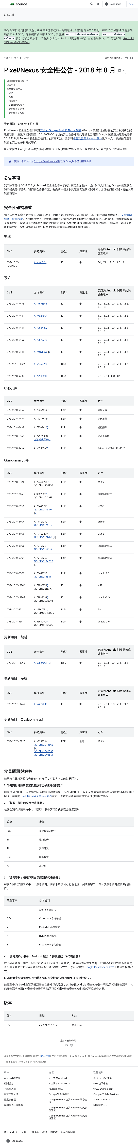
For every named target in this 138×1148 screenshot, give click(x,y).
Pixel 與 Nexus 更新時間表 (36, 796)
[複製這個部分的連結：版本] (15, 1003)
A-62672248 (40, 704)
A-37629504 (41, 315)
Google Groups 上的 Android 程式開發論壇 (68, 1109)
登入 (131, 4)
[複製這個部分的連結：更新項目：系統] (30, 679)
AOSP (7, 58)
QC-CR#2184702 (43, 561)
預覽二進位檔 (11, 1094)
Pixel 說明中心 (100, 1083)
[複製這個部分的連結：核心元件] (20, 389)
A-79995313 (40, 376)
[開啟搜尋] (92, 4)
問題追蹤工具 (100, 1104)
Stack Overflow (101, 1099)
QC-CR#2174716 (43, 525)
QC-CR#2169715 (43, 549)
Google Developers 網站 (47, 161)
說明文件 (9, 14)
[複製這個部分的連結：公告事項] (23, 178)
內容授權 (45, 1056)
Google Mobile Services (105, 1094)
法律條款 (34, 1132)
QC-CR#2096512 (43, 754)
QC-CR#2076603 (43, 744)
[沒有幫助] (131, 58)
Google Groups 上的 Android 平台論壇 (68, 1101)
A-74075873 (40, 351)
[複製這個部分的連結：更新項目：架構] (30, 637)
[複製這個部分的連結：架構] (14, 237)
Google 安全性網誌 (59, 1094)
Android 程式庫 (12, 1078)
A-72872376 (40, 339)
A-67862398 (40, 364)
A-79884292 (40, 327)
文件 (16, 58)
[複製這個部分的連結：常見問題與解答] (35, 772)
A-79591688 (40, 303)
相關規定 (8, 1083)
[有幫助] (126, 58)
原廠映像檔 (10, 1099)
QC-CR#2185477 (43, 576)
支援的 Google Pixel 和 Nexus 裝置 (60, 130)
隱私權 (54, 1132)
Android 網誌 (56, 1088)
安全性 (26, 58)
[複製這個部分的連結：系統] (14, 278)
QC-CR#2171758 (43, 537)
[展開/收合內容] (27, 81)
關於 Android (11, 1132)
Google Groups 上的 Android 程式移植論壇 (68, 1117)
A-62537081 (40, 662)
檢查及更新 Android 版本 (87, 138)
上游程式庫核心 (42, 439)
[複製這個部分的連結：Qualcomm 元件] (31, 461)
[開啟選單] (5, 4)
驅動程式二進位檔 (13, 1104)
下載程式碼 (10, 1088)
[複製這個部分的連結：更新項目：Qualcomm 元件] (48, 720)
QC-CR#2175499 (43, 509)
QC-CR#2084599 (43, 751)
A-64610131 (40, 262)
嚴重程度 (17, 219)
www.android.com (103, 1088)
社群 (24, 1132)
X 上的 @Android (58, 1078)
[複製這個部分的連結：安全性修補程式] (35, 208)
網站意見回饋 (68, 1132)
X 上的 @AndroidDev (60, 1083)
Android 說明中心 (102, 1078)
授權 (44, 1132)
